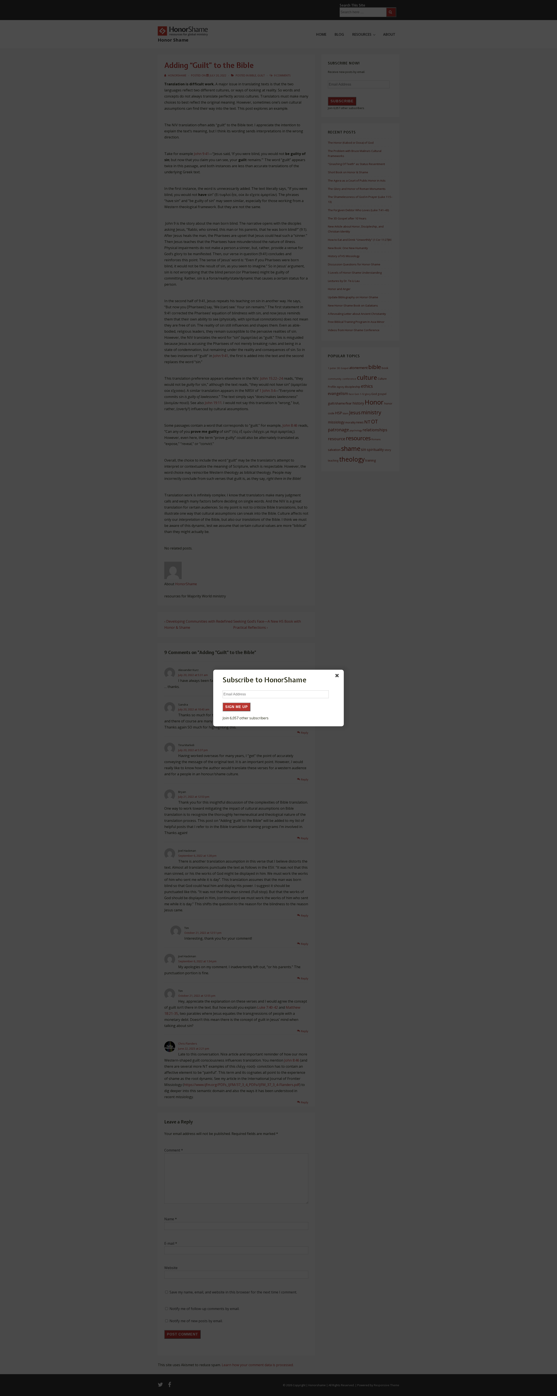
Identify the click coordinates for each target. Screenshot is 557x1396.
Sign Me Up (236, 707)
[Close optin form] (338, 676)
